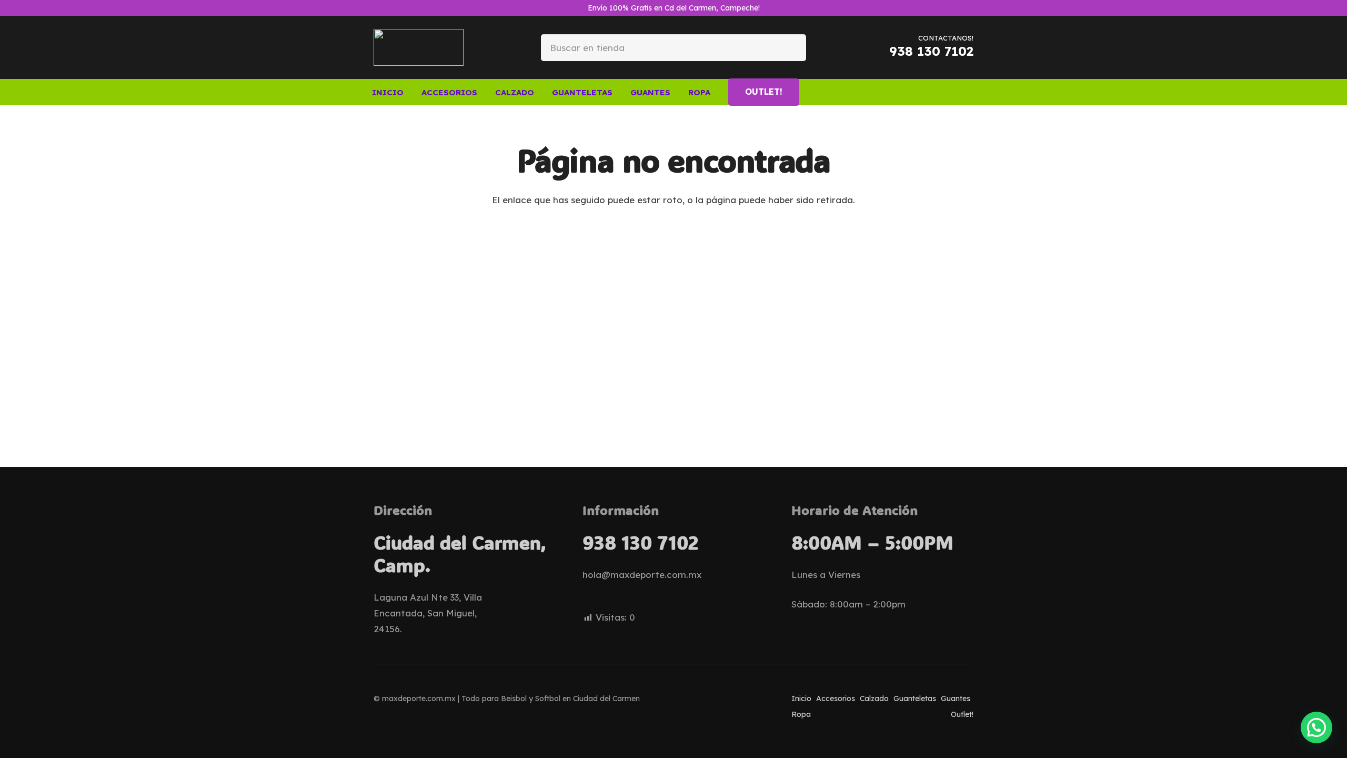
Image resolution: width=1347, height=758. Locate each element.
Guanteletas (914, 698)
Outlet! (962, 714)
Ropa (801, 714)
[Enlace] (941, 91)
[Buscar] (789, 47)
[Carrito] (959, 92)
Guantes (955, 698)
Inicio (801, 698)
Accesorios (835, 698)
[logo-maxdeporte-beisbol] (419, 47)
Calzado (874, 698)
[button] (484, 92)
